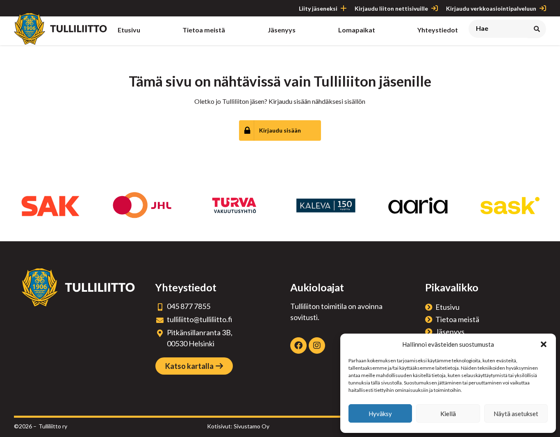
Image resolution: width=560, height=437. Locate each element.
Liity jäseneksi (318, 8)
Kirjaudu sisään (280, 130)
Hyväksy (380, 413)
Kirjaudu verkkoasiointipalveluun (491, 8)
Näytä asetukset (516, 413)
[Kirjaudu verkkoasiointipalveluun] (543, 8)
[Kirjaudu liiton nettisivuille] (434, 8)
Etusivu (447, 306)
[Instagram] (317, 345)
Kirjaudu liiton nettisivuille (391, 8)
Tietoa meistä (457, 319)
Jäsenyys (449, 331)
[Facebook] (298, 345)
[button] (544, 344)
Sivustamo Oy (251, 426)
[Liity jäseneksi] (343, 8)
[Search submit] (537, 29)
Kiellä (448, 413)
